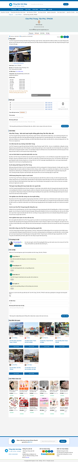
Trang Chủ (13, 9)
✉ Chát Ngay (18, 245)
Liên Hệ (50, 9)
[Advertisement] (39, 426)
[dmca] (50, 454)
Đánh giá (37, 33)
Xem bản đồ (35, 95)
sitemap (27, 457)
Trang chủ (11, 14)
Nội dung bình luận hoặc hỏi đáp (16, 305)
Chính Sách (35, 9)
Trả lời (12, 261)
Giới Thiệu (28, 9)
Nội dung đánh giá (13, 119)
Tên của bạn (12, 115)
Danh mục (20, 9)
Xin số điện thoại (19, 71)
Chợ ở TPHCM (18, 14)
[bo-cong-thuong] (43, 454)
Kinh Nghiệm (43, 9)
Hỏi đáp (47, 33)
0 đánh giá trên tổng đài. (18, 63)
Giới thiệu (42, 33)
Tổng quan (31, 33)
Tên (10, 295)
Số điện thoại (12, 300)
